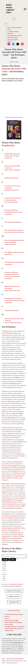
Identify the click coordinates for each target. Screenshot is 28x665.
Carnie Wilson (14, 468)
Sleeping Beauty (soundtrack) (13, 298)
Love (3, 463)
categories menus (16, 584)
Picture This (21, 397)
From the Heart (10, 447)
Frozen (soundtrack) (10, 200)
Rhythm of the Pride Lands (12, 290)
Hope (10, 431)
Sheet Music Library (14, 610)
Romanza (16, 472)
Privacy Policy (9, 624)
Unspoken (5, 439)
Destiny (7, 405)
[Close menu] (5, 24)
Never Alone (15, 463)
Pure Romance (6, 514)
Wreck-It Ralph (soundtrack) (13, 322)
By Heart (19, 395)
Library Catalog (14, 586)
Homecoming (5, 435)
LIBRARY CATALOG (14, 596)
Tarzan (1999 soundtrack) (12, 310)
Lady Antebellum (12, 465)
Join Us (7, 618)
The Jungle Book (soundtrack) (13, 222)
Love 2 (16, 490)
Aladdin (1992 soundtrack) (12, 154)
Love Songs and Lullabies (16, 413)
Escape (19, 429)
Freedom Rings (6, 528)
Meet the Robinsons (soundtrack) (14, 240)
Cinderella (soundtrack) (11, 178)
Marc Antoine (21, 465)
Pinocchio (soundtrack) (11, 272)
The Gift (9, 399)
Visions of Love (11, 401)
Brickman (14, 337)
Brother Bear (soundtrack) (12, 170)
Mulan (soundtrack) (10, 244)
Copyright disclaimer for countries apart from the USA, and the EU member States (15, 628)
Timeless (7, 498)
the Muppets (13, 383)
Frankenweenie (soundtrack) (13, 198)
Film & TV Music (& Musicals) (14, 658)
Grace (12, 415)
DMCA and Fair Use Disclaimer (13, 622)
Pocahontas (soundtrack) (12, 274)
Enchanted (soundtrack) (12, 190)
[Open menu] (14, 19)
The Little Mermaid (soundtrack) (14, 232)
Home (7, 463)
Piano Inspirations (12, 504)
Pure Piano (5, 516)
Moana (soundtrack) (10, 242)
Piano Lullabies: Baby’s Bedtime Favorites (13, 483)
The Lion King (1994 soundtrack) (14, 230)
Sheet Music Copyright (11, 620)
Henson (19, 381)
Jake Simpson (6, 468)
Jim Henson (8, 379)
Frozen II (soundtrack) (11, 202)
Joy (17, 458)
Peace (15, 415)
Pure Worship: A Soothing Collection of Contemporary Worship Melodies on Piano (14, 500)
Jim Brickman (8, 333)
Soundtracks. (8, 145)
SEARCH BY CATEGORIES (14, 591)
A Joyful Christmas (16, 538)
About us (7, 616)
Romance (22, 488)
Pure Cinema (10, 524)
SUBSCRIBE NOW (14, 602)
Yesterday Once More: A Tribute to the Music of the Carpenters (13, 478)
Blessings (4, 488)
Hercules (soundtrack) (11, 210)
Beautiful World (21, 441)
